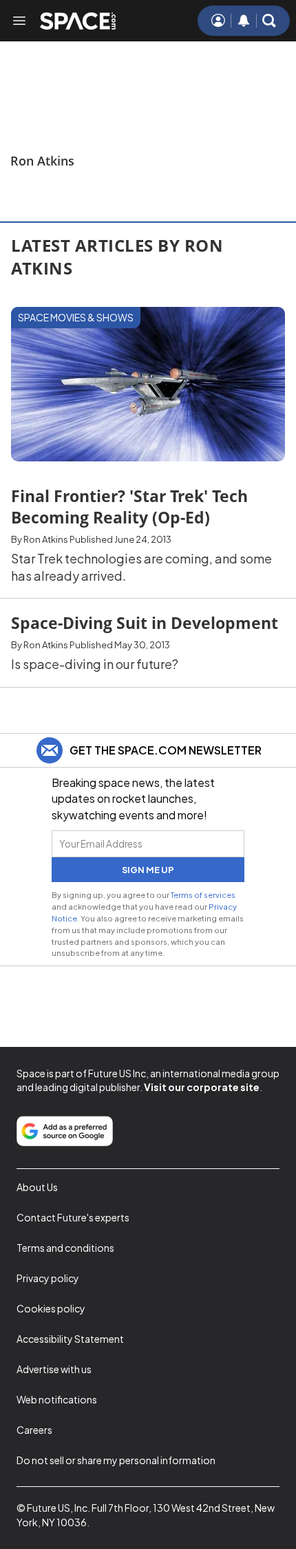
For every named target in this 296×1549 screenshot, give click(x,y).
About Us (37, 1187)
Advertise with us (54, 1369)
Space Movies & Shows (76, 317)
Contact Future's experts (73, 1217)
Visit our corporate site (202, 1087)
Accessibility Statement (70, 1338)
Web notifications (57, 1399)
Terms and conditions (65, 1247)
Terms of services (203, 894)
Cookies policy (51, 1308)
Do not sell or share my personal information (116, 1460)
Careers (34, 1429)
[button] (269, 21)
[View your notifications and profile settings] (244, 20)
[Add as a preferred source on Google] (65, 1131)
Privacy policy (48, 1278)
